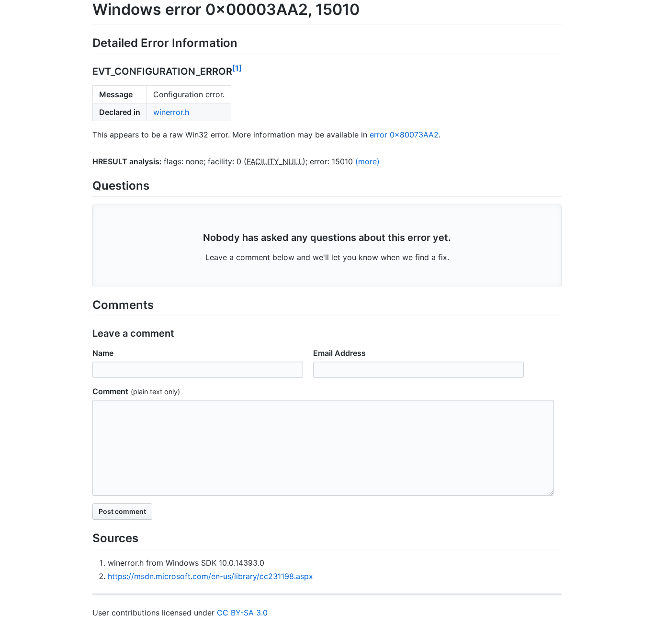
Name (102, 353)
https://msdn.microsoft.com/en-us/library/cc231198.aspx (210, 576)
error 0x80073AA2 (404, 134)
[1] (237, 68)
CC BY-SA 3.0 (242, 612)
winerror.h (171, 112)
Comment (110, 391)
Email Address (339, 353)
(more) (367, 161)
